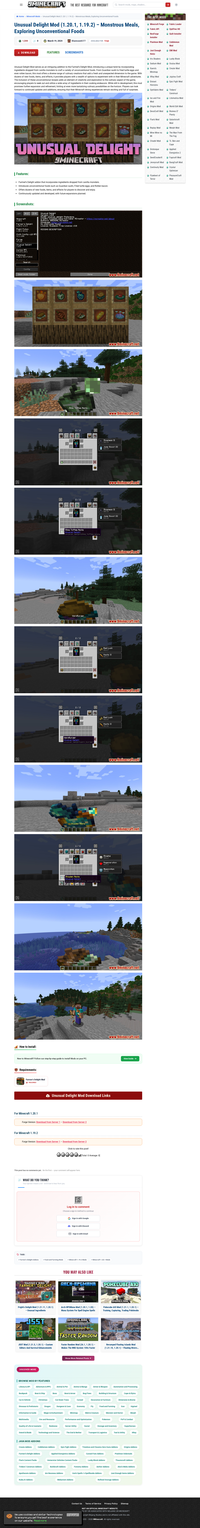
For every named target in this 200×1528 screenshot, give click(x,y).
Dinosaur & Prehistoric (28, 1406)
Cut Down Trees (62, 1400)
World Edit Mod (176, 106)
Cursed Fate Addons (95, 1454)
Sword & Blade (25, 1432)
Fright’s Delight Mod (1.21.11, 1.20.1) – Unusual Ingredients (35, 1309)
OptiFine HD (174, 29)
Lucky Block (174, 58)
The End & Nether (73, 1432)
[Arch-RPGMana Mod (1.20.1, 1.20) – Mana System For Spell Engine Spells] (78, 1291)
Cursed (80, 1400)
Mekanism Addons (65, 1480)
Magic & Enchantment (53, 1413)
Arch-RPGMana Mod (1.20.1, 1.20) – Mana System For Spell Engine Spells (78, 1309)
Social (87, 1426)
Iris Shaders (155, 58)
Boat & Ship (40, 1393)
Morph (133, 1413)
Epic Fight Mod (175, 81)
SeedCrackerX (156, 157)
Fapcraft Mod (175, 157)
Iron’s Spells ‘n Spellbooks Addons (87, 1473)
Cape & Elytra (130, 1393)
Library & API (24, 1387)
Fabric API (154, 29)
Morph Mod (174, 127)
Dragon (47, 1406)
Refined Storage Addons (108, 1480)
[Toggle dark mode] (176, 4)
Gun (123, 1406)
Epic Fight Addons (68, 1447)
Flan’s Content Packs (28, 1460)
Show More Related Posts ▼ (78, 1358)
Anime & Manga (80, 1387)
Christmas (43, 1400)
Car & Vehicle (24, 1400)
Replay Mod (155, 127)
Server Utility (70, 1426)
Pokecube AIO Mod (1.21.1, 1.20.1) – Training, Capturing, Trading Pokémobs (121, 1309)
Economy (81, 1406)
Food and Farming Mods (53, 1260)
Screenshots (74, 52)
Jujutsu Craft (175, 76)
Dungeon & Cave (64, 1406)
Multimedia (24, 1419)
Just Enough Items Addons (122, 1473)
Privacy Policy (111, 1503)
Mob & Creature (92, 1413)
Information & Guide (27, 1413)
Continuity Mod (156, 167)
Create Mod (174, 68)
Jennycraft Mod (157, 162)
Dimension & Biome (127, 1400)
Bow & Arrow (69, 1393)
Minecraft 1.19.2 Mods (78, 1260)
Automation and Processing (125, 1387)
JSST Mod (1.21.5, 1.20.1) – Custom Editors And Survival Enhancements (35, 1346)
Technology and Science (48, 1432)
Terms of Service (93, 1503)
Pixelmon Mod (156, 42)
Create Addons (25, 1447)
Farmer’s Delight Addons (29, 1454)
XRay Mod (154, 76)
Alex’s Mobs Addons (126, 1467)
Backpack (23, 1393)
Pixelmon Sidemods (123, 1454)
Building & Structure (107, 1393)
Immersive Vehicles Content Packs (62, 1460)
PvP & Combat (127, 1419)
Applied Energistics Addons (63, 1454)
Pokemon (106, 1419)
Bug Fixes (87, 1393)
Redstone (53, 1426)
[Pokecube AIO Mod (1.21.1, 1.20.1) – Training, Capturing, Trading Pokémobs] (121, 1292)
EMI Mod (173, 50)
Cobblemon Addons (46, 1447)
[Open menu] (21, 5)
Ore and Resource (47, 1419)
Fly (92, 1406)
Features (53, 52)
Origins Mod (155, 106)
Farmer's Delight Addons (29, 1260)
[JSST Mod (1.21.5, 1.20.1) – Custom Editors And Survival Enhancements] (36, 1329)
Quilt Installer (175, 34)
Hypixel (134, 1406)
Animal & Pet (62, 1387)
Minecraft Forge (157, 24)
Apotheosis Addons (27, 1473)
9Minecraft (98, 1519)
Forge (106, 41)
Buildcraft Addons (58, 1467)
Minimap (74, 1413)
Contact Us (77, 1503)
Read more (40, 1520)
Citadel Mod (155, 141)
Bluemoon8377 (79, 40)
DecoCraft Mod (156, 111)
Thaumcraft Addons (124, 1460)
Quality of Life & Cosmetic (30, 1426)
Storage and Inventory (107, 1426)
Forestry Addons (81, 1467)
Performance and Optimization (78, 1419)
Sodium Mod (155, 63)
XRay (134, 1432)
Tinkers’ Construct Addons (30, 1467)
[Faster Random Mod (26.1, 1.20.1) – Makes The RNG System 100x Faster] (78, 1329)
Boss (55, 1393)
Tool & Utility (119, 1432)
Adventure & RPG (43, 1387)
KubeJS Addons (26, 1480)
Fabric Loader (175, 24)
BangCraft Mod (176, 162)
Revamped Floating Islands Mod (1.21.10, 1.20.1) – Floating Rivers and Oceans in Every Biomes (121, 1346)
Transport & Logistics (97, 1432)
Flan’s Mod (154, 119)
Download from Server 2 (75, 1122)
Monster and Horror (114, 1413)
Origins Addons (130, 1447)
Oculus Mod (174, 63)
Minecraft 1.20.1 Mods (101, 1260)
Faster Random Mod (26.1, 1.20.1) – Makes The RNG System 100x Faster (78, 1346)
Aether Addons (102, 1467)
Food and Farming (107, 1406)
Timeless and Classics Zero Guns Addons (100, 1447)
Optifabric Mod (156, 90)
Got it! (73, 1515)
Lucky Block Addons (96, 1460)
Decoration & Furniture (100, 1400)
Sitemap (124, 1503)
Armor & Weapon (100, 1387)
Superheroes (130, 1426)
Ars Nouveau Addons (54, 1473)
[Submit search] (167, 5)
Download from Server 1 (48, 1122)
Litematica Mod (176, 98)
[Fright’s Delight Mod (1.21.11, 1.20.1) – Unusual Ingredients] (36, 1292)
